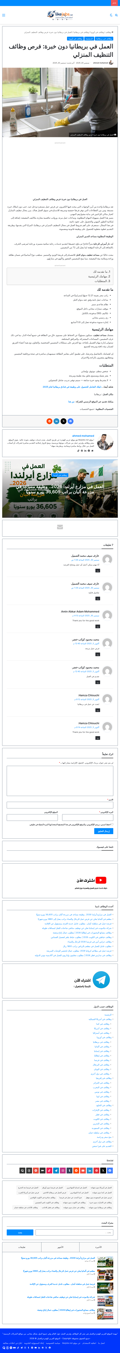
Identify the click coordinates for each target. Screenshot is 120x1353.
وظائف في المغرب (101, 1087)
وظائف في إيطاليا (101, 1055)
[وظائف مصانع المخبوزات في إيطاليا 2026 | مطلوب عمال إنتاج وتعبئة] (105, 1314)
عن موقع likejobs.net (71, 1343)
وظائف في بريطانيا (81, 32)
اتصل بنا (101, 1343)
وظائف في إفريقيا (104, 1078)
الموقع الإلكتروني (51, 812)
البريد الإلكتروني (106, 812)
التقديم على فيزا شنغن (102, 1146)
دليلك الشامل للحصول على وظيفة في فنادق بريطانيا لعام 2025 (72, 386)
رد (98, 570)
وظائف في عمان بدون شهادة (74, 1207)
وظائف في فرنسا (101, 1060)
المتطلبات (101, 281)
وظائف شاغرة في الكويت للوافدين (42, 1197)
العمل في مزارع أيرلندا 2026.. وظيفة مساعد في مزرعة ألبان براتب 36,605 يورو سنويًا (60, 489)
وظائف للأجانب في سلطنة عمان (26, 1207)
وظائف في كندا (102, 1024)
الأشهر (60, 1247)
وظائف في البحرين (101, 1123)
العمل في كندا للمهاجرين (79, 1192)
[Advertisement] (60, 165)
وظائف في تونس (102, 1092)
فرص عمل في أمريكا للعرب (28, 1192)
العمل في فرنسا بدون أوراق (52, 1187)
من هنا (71, 401)
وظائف (109, 32)
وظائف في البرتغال (101, 1064)
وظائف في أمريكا (101, 1028)
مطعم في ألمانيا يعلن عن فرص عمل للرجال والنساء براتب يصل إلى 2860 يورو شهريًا (75, 919)
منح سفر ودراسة (104, 1137)
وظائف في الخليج (104, 1105)
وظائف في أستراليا (101, 1033)
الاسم (110, 799)
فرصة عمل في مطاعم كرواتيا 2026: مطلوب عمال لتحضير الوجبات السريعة (79, 951)
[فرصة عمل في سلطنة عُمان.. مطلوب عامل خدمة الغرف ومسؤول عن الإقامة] (105, 1288)
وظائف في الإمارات (100, 1110)
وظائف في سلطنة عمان (99, 1132)
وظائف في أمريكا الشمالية (100, 1019)
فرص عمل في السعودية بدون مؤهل (99, 1197)
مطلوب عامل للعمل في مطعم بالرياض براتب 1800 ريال (87, 946)
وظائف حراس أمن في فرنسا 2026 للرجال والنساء (90, 942)
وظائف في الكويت (101, 1119)
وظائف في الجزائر (101, 1082)
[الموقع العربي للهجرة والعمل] (60, 15)
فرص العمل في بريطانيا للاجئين (54, 1192)
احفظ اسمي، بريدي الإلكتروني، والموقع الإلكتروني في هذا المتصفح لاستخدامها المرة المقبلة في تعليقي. (70, 824)
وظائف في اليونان (101, 1069)
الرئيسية (89, 38)
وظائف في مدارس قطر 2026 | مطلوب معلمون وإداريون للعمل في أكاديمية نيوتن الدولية (73, 955)
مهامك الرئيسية (97, 276)
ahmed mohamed (100, 63)
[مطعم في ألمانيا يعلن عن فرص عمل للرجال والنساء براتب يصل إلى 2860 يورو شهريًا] (105, 1275)
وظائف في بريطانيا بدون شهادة (100, 1207)
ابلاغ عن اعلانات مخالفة (12, 1343)
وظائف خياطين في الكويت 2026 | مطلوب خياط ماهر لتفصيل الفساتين (81, 937)
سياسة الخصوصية (53, 1343)
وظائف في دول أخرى (100, 1073)
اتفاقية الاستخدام (89, 1343)
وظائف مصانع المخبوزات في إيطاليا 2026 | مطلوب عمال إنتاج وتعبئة (82, 932)
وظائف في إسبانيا (101, 1051)
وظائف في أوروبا (97, 32)
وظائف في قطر (102, 1114)
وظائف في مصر (102, 1101)
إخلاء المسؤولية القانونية (34, 1343)
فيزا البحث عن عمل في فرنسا (70, 1197)
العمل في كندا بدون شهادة (102, 1192)
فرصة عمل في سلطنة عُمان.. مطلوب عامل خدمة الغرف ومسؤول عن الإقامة (78, 923)
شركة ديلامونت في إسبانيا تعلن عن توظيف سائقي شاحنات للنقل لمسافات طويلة (77, 928)
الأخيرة (98, 1247)
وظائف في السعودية (100, 1128)
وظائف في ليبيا (102, 1096)
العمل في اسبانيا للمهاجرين (77, 1187)
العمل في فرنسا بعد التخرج (28, 1187)
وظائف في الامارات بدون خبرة (101, 1202)
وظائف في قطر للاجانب (50, 1207)
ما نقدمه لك (100, 271)
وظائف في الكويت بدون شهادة (74, 1202)
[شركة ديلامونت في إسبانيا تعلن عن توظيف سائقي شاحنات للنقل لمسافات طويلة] (105, 1301)
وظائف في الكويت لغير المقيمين (47, 1202)
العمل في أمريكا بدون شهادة (101, 1187)
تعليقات (21, 1247)
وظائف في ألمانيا (102, 1046)
